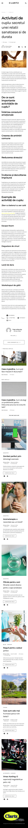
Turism (5, 707)
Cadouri (11, 12)
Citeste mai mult (10, 473)
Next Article (5, 379)
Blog (4, 644)
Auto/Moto (6, 773)
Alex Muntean (5, 374)
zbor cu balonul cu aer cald (8, 213)
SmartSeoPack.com (20, 823)
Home (3, 12)
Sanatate (6, 452)
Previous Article (8, 348)
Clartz (14, 3)
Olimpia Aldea (8, 46)
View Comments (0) (12, 342)
